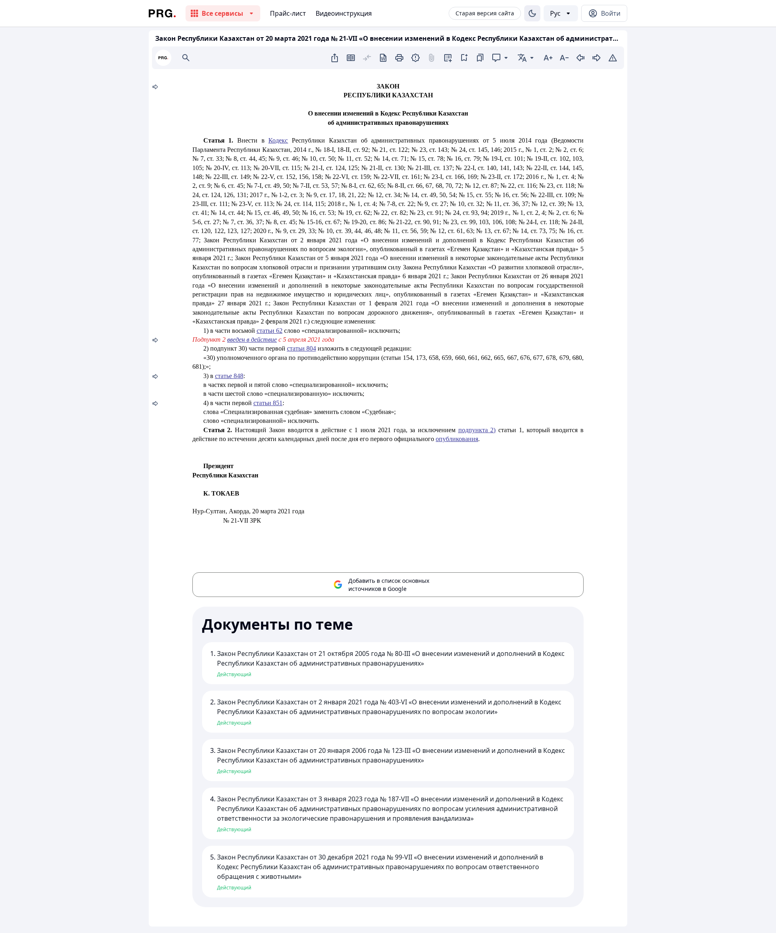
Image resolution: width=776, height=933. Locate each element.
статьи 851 (268, 402)
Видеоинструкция (344, 13)
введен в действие (252, 339)
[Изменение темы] (532, 13)
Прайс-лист (288, 13)
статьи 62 (270, 330)
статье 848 (229, 375)
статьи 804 (301, 348)
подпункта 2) (477, 430)
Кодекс (278, 140)
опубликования (457, 438)
